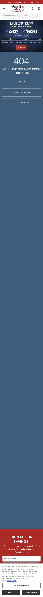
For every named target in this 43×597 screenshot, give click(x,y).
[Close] (40, 566)
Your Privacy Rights (21, 586)
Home (21, 82)
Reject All (11, 592)
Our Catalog (21, 92)
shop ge (21, 47)
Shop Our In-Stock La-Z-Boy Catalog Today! (21, 2)
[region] (21, 580)
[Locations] (32, 8)
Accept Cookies (31, 592)
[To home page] (17, 8)
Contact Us (21, 102)
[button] (4, 8)
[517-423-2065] (39, 8)
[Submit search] (37, 16)
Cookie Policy (12, 581)
